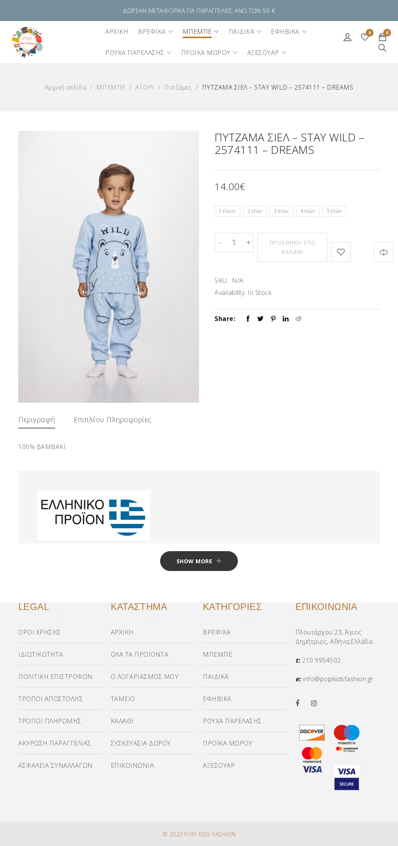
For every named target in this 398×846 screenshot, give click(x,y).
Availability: (230, 292)
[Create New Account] (348, 39)
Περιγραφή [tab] (36, 419)
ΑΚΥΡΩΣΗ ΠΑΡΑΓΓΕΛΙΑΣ (54, 743)
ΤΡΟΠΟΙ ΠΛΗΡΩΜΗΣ (50, 721)
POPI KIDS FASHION (210, 834)
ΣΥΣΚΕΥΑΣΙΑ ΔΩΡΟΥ (141, 743)
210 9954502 (321, 660)
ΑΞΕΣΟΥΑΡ (219, 765)
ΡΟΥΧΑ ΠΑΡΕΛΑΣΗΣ (232, 721)
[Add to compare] (383, 252)
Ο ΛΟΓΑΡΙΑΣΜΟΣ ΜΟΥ (145, 676)
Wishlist (369, 33)
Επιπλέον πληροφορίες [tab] (113, 419)
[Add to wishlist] (341, 252)
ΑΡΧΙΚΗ (122, 632)
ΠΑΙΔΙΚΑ (216, 676)
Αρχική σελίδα (66, 87)
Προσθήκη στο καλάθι (292, 247)
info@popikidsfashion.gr (338, 679)
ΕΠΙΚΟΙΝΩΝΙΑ (132, 765)
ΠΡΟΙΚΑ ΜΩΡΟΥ (227, 743)
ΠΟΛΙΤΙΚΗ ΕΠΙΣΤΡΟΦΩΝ (55, 676)
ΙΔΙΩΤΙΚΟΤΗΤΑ (40, 654)
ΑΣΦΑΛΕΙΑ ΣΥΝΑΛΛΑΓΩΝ (55, 765)
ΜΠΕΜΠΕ (111, 87)
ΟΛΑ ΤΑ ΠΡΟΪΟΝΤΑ (140, 654)
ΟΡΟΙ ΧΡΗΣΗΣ (39, 632)
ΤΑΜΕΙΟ (123, 698)
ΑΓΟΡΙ (144, 87)
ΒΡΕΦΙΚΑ (217, 632)
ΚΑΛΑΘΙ (122, 721)
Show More (194, 561)
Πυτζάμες (178, 87)
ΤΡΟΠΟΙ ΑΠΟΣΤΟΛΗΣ (50, 698)
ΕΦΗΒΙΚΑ (217, 698)
